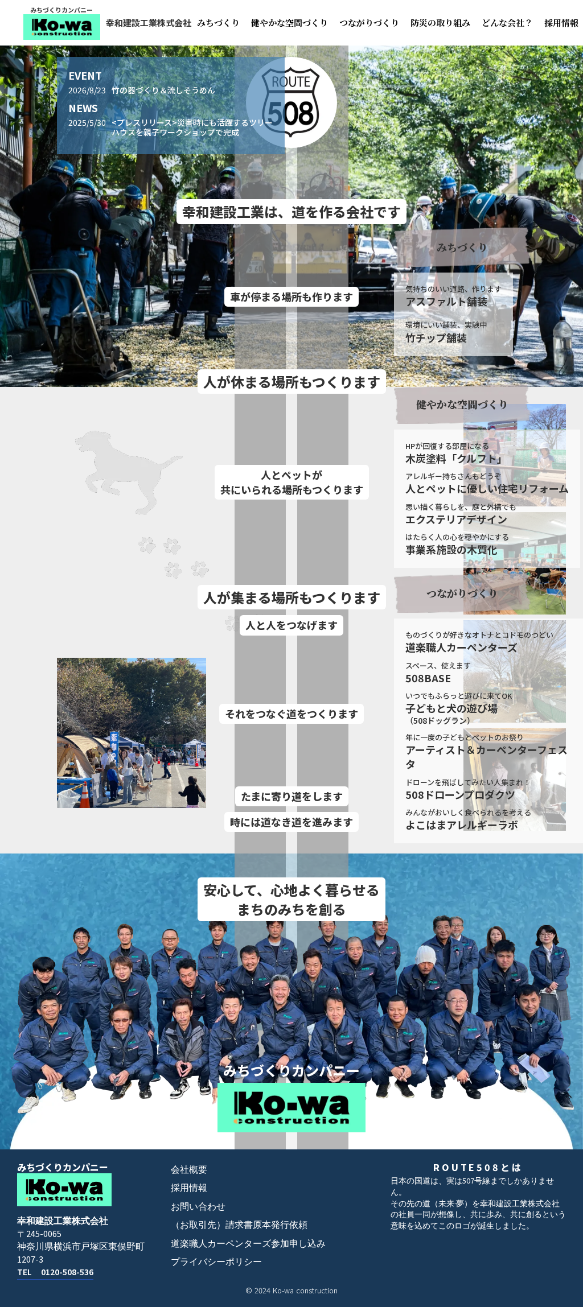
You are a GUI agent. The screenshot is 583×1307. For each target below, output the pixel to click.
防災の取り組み (440, 22)
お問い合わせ (198, 1207)
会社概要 (189, 1170)
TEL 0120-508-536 (55, 1272)
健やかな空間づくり (289, 22)
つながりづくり (369, 22)
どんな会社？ (507, 22)
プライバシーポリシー (216, 1262)
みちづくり (218, 22)
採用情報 (189, 1188)
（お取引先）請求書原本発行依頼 (239, 1225)
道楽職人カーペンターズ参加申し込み (248, 1244)
